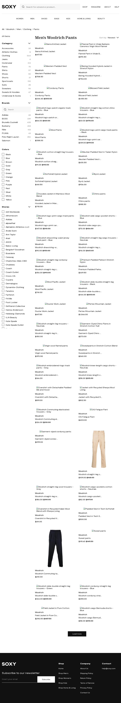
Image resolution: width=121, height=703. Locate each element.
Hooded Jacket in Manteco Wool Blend (47, 203)
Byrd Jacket (84, 181)
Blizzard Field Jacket (88, 95)
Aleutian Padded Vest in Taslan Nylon (90, 159)
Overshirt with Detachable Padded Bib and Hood (47, 397)
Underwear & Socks (11, 96)
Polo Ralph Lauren (10, 137)
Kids (68, 19)
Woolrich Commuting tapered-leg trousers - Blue (47, 573)
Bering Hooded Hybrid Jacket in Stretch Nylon (90, 75)
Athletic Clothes (9, 52)
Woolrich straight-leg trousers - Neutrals (47, 333)
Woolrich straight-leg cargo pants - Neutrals (90, 474)
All (3, 29)
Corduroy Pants (42, 95)
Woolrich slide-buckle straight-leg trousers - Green (47, 595)
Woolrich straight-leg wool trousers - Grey (47, 496)
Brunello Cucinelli (10, 122)
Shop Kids (62, 683)
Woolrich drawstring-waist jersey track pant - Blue (47, 247)
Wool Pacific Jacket (44, 289)
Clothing (27, 29)
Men (32, 19)
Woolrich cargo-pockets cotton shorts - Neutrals (90, 496)
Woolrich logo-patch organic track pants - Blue (47, 117)
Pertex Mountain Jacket (89, 311)
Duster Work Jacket (44, 311)
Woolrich (10, 29)
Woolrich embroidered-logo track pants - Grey (47, 375)
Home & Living (84, 19)
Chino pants (84, 201)
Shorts (5, 77)
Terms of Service (87, 683)
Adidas (5, 115)
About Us (84, 668)
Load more (77, 634)
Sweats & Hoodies (11, 92)
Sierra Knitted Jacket (45, 51)
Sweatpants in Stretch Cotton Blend (90, 353)
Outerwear (7, 63)
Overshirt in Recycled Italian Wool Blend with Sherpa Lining (47, 518)
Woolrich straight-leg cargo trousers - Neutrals (90, 247)
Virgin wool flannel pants (46, 353)
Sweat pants (84, 538)
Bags (56, 19)
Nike (4, 129)
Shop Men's (63, 673)
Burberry (6, 126)
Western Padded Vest (45, 73)
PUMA (5, 133)
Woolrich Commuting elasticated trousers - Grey (47, 419)
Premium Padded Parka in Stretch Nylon (90, 269)
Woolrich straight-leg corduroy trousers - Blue (47, 269)
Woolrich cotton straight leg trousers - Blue (47, 161)
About (107, 7)
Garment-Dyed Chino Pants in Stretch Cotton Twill (90, 333)
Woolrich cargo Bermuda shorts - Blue (90, 617)
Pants (5, 66)
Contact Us (85, 693)
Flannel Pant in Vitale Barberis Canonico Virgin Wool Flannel (90, 53)
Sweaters (6, 88)
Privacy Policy (86, 688)
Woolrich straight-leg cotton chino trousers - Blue (90, 117)
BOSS (5, 118)
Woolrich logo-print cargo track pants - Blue (47, 225)
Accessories (8, 48)
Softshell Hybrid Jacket (46, 181)
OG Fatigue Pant (86, 417)
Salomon (6, 140)
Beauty (101, 19)
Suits (4, 85)
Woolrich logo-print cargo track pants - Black (90, 139)
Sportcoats (7, 81)
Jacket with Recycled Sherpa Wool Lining (90, 397)
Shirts (4, 70)
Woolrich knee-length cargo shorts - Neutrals (90, 375)
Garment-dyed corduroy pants (47, 439)
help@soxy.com (108, 668)
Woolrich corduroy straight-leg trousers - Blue (90, 595)
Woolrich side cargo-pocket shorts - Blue (90, 225)
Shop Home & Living (67, 688)
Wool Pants (40, 137)
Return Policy (85, 678)
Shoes (44, 19)
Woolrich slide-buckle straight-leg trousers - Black (90, 291)
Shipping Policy (86, 673)
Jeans (5, 59)
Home (60, 668)
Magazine (96, 7)
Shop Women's (64, 678)
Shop (84, 7)
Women (19, 19)
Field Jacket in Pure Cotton (47, 615)
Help (117, 7)
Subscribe (46, 679)
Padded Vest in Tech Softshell (90, 516)
